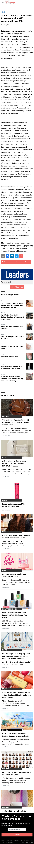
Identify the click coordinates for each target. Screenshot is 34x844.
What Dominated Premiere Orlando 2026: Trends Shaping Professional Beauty (12, 379)
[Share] (7, 256)
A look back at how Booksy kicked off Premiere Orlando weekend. (16, 663)
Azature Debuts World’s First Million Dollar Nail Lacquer (11, 368)
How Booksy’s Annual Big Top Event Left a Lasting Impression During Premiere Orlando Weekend (16, 656)
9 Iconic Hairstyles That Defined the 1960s (12, 338)
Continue (17, 835)
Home (3, 12)
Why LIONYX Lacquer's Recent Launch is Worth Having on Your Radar (14, 615)
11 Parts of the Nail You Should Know (12, 348)
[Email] (3, 256)
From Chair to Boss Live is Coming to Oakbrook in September (17, 773)
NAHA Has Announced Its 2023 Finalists (12, 328)
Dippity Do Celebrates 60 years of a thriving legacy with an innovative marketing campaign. (16, 582)
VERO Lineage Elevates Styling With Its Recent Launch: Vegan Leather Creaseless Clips (16, 422)
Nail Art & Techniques (9, 609)
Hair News (5, 416)
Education (3, 312)
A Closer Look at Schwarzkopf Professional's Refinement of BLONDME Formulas (14, 463)
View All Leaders (17, 287)
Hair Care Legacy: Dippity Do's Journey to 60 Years (14, 575)
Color (4, 457)
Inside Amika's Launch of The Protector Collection (13, 505)
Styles (2, 334)
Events (3, 324)
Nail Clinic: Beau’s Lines (9, 357)
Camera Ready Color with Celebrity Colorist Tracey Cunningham (16, 536)
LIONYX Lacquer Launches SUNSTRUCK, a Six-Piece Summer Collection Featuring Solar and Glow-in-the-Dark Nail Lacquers (16, 623)
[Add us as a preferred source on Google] (21, 256)
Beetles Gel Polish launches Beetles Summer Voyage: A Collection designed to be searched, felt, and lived (16, 742)
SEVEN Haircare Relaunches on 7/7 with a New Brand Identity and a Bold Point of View (16, 695)
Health (3, 344)
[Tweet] (17, 256)
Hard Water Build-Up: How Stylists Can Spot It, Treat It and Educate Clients (12, 317)
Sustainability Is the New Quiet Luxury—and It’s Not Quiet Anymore (16, 812)
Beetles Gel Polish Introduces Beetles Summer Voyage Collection (16, 735)
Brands (3, 301)
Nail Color (5, 730)
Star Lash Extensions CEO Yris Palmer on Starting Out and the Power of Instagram (12, 305)
